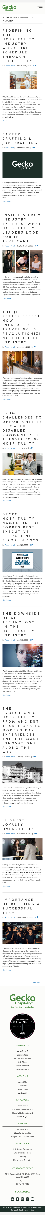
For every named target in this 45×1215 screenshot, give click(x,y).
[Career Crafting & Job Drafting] (22, 165)
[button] (39, 7)
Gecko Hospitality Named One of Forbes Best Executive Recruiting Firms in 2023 (21, 527)
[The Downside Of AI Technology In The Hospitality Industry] (22, 655)
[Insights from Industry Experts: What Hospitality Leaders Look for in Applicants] (22, 261)
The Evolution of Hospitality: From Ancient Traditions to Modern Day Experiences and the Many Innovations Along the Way (22, 730)
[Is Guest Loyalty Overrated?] (22, 849)
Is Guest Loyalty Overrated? (18, 824)
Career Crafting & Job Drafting (20, 138)
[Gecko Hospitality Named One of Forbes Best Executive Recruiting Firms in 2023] (22, 560)
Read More (6, 121)
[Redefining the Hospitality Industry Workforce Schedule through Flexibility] (22, 81)
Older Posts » (37, 982)
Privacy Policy (16, 1210)
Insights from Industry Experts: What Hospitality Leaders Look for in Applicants (22, 228)
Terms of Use (28, 1210)
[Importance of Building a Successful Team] (22, 933)
